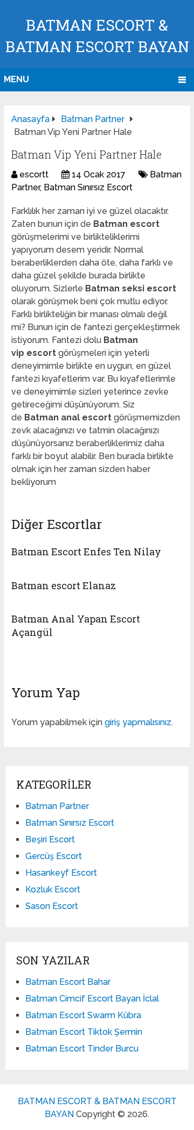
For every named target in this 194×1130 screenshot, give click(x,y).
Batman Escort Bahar (67, 982)
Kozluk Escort (52, 889)
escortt (33, 174)
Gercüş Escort (53, 856)
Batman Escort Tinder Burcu (81, 1048)
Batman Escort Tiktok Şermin (83, 1032)
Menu (16, 79)
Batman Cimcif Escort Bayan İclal (92, 998)
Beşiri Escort (50, 839)
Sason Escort (51, 906)
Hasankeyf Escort (61, 873)
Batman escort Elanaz (63, 585)
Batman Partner (57, 806)
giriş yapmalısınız (138, 722)
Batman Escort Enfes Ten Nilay (86, 551)
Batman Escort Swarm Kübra (83, 1015)
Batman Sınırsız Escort (88, 187)
